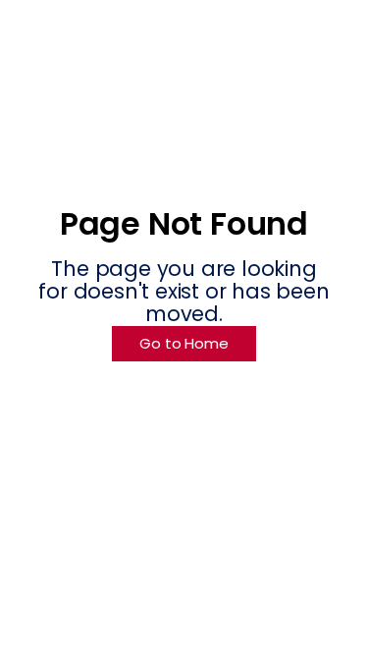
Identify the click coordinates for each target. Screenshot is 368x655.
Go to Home (183, 343)
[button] (313, 39)
